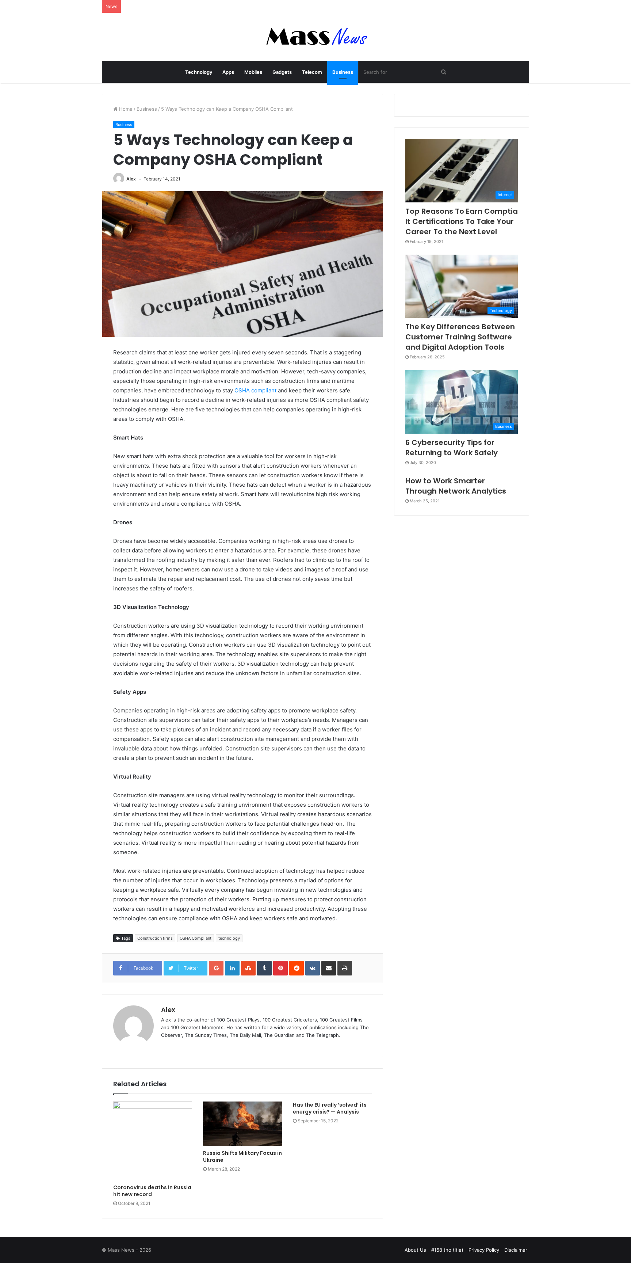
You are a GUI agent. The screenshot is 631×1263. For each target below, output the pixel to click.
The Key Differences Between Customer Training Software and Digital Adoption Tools (460, 337)
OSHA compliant (255, 390)
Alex (131, 179)
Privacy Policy (484, 1250)
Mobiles (253, 72)
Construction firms (155, 938)
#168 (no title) (447, 1250)
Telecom (312, 72)
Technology (198, 72)
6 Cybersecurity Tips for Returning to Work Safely (451, 447)
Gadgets (282, 72)
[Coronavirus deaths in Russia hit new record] (152, 1141)
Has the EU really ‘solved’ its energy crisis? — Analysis (330, 1108)
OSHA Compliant (195, 938)
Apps (228, 72)
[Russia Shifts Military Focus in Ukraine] (242, 1124)
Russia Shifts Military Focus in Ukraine (242, 1156)
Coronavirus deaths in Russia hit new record (152, 1191)
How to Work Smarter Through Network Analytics (455, 486)
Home (125, 109)
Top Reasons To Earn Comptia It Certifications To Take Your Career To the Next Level (461, 221)
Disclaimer (515, 1250)
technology (229, 938)
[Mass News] (315, 37)
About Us (415, 1250)
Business (342, 72)
